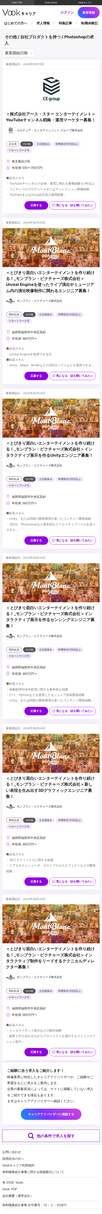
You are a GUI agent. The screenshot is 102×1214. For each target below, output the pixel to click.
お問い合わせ (11, 1152)
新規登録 (89, 12)
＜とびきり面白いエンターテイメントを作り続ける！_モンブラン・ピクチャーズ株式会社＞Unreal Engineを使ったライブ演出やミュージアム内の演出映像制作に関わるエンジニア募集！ (50, 281)
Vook (19, 1182)
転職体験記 (89, 23)
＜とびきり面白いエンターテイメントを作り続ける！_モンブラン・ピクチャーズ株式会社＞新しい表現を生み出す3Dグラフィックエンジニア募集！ (50, 787)
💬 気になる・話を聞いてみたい (72, 205)
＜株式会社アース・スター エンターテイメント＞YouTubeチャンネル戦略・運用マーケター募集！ (51, 117)
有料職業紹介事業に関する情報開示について (33, 1172)
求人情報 (43, 23)
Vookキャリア (85, 2)
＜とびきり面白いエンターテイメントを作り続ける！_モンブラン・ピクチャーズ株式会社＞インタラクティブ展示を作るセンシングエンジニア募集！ (50, 616)
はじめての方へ (15, 23)
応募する (36, 205)
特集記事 (65, 23)
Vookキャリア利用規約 (18, 1165)
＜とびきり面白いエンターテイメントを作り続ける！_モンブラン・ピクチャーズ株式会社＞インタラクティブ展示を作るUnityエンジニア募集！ (50, 449)
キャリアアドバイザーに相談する (51, 1114)
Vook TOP (17, 2)
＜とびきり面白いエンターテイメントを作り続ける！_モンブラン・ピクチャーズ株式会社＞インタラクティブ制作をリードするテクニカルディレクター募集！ (50, 957)
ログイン (67, 12)
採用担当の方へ (13, 1158)
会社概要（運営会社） (17, 1196)
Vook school (51, 2)
